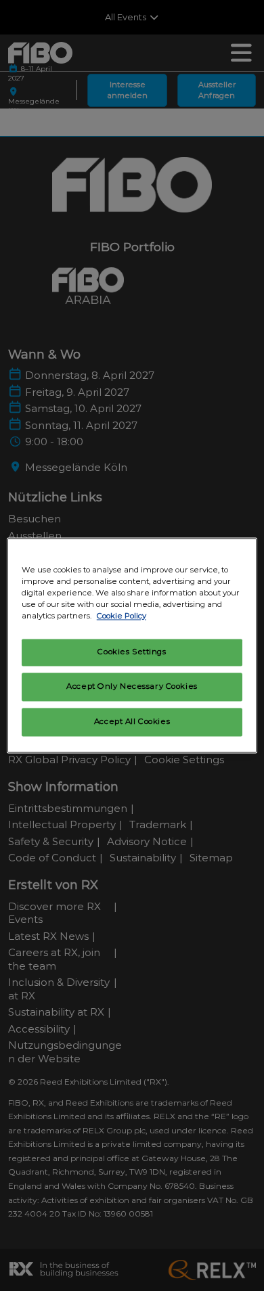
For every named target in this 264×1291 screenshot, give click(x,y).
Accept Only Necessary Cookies (132, 687)
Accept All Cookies (132, 722)
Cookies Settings (131, 652)
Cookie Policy (121, 616)
